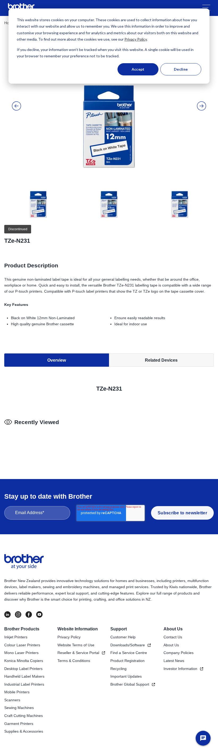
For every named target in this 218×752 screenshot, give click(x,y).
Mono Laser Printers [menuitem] (21, 653)
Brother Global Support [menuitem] (129, 684)
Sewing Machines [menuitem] (19, 708)
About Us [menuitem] (173, 629)
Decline (181, 69)
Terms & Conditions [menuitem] (73, 661)
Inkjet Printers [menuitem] (15, 637)
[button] (16, 106)
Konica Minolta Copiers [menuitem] (23, 661)
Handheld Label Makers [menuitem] (24, 676)
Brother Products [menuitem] (21, 629)
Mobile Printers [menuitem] (17, 692)
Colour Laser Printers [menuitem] (22, 645)
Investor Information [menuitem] (180, 668)
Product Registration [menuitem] (127, 661)
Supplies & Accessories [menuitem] (23, 731)
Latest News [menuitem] (174, 661)
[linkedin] (7, 614)
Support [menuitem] (118, 629)
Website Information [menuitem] (77, 629)
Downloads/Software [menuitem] (127, 645)
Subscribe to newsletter (182, 513)
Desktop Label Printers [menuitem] (23, 668)
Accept (138, 69)
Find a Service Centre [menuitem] (128, 653)
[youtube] (39, 614)
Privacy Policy (135, 39)
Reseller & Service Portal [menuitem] (78, 653)
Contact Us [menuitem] (173, 637)
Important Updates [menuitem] (126, 676)
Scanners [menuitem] (12, 700)
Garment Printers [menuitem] (18, 723)
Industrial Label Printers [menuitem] (24, 684)
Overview (56, 360)
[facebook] (29, 614)
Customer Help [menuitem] (123, 637)
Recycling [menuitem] (118, 668)
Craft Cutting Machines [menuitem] (23, 715)
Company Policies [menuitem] (179, 653)
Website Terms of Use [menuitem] (75, 645)
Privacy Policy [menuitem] (69, 637)
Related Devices (161, 360)
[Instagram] (18, 614)
